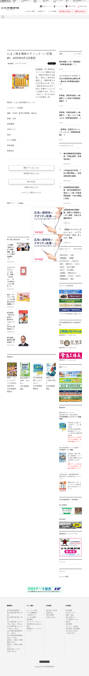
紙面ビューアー (47, 6)
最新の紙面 (71, 6)
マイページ (45, 661)
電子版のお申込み (65, 11)
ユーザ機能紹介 (32, 613)
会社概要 (69, 610)
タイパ (78, 276)
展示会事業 (50, 615)
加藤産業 (62, 276)
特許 (72, 279)
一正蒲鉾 (20, 203)
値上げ (62, 267)
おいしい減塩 (70, 267)
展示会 (67, 1)
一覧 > (28, 239)
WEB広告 (14, 1)
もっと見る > (78, 53)
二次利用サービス (25, 1)
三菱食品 (62, 273)
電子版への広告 (51, 610)
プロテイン (75, 261)
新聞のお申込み (80, 11)
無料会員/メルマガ (13, 649)
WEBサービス (5, 1)
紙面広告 (49, 613)
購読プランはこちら (32, 168)
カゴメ (62, 270)
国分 (61, 264)
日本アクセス (64, 255)
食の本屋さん (46, 1)
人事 (72, 255)
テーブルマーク (64, 261)
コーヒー (70, 276)
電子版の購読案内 (13, 610)
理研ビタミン (72, 273)
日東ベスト (69, 264)
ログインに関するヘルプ (31, 192)
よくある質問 (31, 617)
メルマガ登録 (52, 11)
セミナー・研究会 (57, 1)
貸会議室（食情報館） (73, 628)
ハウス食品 (70, 270)
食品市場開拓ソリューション (79, 1)
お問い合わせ (11, 651)
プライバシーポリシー (34, 622)
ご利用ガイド (41, 11)
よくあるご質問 (30, 11)
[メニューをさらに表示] (3, 17)
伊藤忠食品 (63, 258)
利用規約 (30, 619)
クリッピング (59, 6)
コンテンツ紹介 (32, 610)
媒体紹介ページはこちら (67, 335)
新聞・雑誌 (36, 1)
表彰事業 (69, 624)
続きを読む (31, 182)
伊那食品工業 (64, 279)
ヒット (77, 264)
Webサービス (70, 613)
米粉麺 (71, 258)
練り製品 (10, 63)
